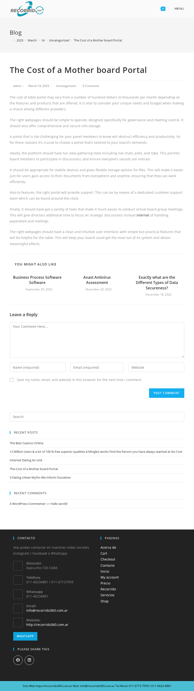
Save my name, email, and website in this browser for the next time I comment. (79, 379)
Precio (105, 583)
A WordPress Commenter (27, 504)
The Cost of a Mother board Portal (34, 469)
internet (143, 215)
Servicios (108, 595)
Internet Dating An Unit (26, 460)
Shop (105, 601)
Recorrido (108, 589)
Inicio (105, 571)
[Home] (11, 40)
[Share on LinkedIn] (29, 660)
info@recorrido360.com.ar (47, 610)
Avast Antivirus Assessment (97, 280)
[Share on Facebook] (18, 660)
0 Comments (91, 86)
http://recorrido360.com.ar (47, 624)
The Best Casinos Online (26, 443)
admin (17, 86)
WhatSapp (25, 636)
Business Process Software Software (37, 280)
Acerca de (108, 547)
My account (110, 577)
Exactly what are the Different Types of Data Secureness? (157, 283)
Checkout (108, 559)
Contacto (108, 565)
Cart (104, 553)
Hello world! (59, 504)
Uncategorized (65, 86)
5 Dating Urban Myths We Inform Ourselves (40, 477)
